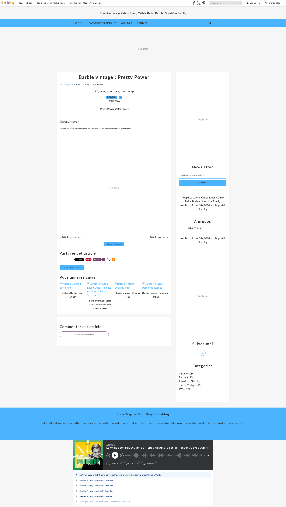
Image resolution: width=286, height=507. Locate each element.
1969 (96, 92)
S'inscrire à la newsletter (72, 267)
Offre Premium (190, 423)
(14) (184, 389)
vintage (131, 92)
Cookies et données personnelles (212, 423)
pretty (116, 92)
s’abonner (116, 464)
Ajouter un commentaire (84, 334)
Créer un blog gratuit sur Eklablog (96, 423)
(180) (186, 377)
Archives (126, 23)
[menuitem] (79, 23)
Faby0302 (204, 205)
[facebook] (194, 3)
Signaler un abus (139, 423)
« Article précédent (71, 237)
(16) (189, 381)
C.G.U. (151, 423)
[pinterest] (204, 3)
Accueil (79, 23)
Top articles (115, 423)
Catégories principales (102, 23)
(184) (186, 373)
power (109, 92)
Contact (142, 23)
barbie (102, 92)
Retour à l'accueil (114, 244)
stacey (123, 92)
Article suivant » (158, 237)
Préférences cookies (235, 423)
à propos (151, 464)
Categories (68, 84)
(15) (190, 385)
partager (134, 464)
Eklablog (164, 414)
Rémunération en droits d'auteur (169, 423)
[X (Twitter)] (199, 3)
